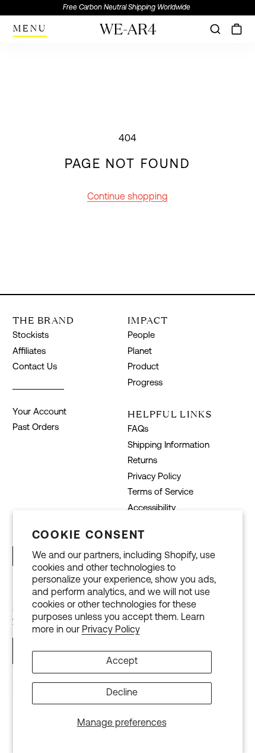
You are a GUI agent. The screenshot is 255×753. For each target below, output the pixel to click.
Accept (122, 661)
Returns (142, 461)
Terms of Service (160, 492)
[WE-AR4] (128, 33)
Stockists (30, 335)
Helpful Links (170, 414)
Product (143, 367)
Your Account (39, 412)
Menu (30, 28)
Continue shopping (127, 197)
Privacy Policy (111, 630)
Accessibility (152, 508)
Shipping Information (168, 445)
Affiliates (29, 351)
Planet (140, 351)
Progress (145, 383)
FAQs (138, 429)
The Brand (43, 320)
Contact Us (34, 367)
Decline (122, 693)
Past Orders (35, 427)
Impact (148, 320)
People (141, 335)
